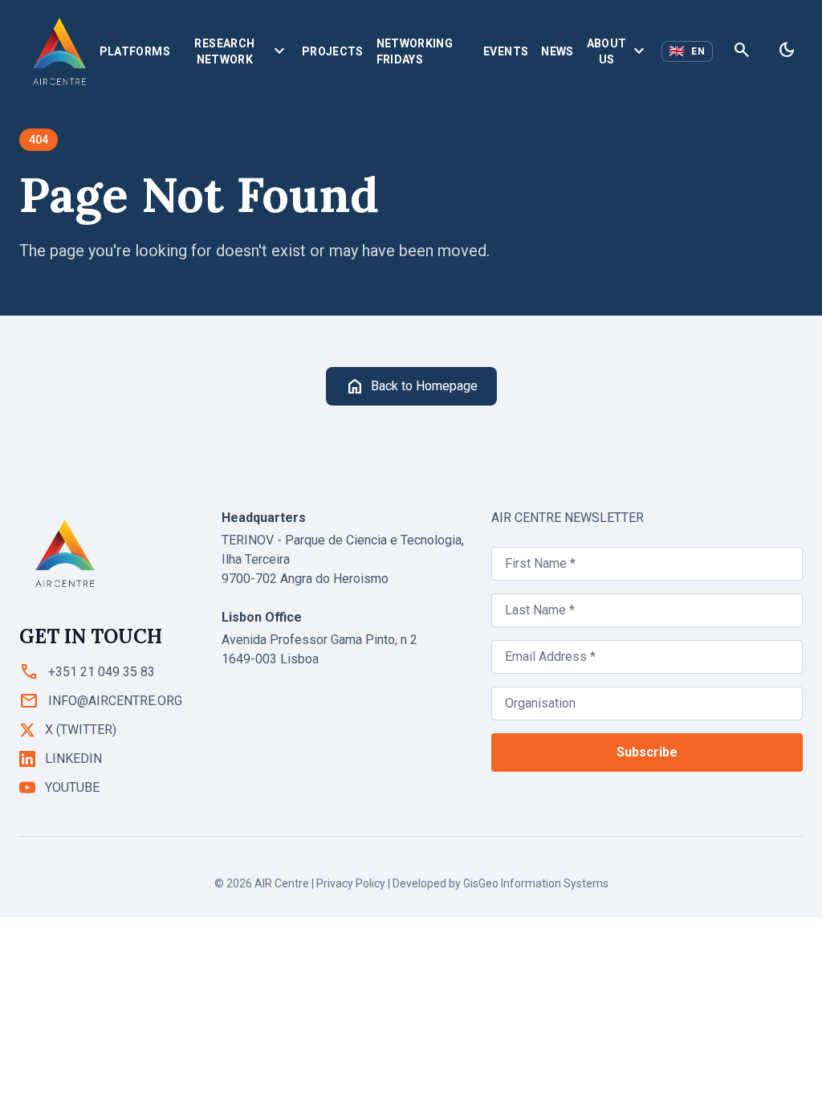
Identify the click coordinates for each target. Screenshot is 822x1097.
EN (687, 51)
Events (505, 51)
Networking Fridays (415, 51)
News (557, 51)
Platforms (135, 51)
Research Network (241, 51)
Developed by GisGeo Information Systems (500, 883)
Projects (333, 51)
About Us (618, 51)
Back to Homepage (411, 386)
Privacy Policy (350, 883)
